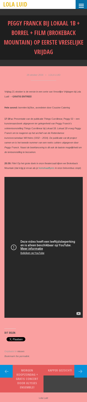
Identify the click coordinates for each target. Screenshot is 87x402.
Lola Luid (15, 4)
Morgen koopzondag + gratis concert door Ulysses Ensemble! (27, 378)
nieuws (20, 351)
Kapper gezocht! (60, 370)
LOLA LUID (54, 75)
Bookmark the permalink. (17, 356)
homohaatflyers (46, 168)
